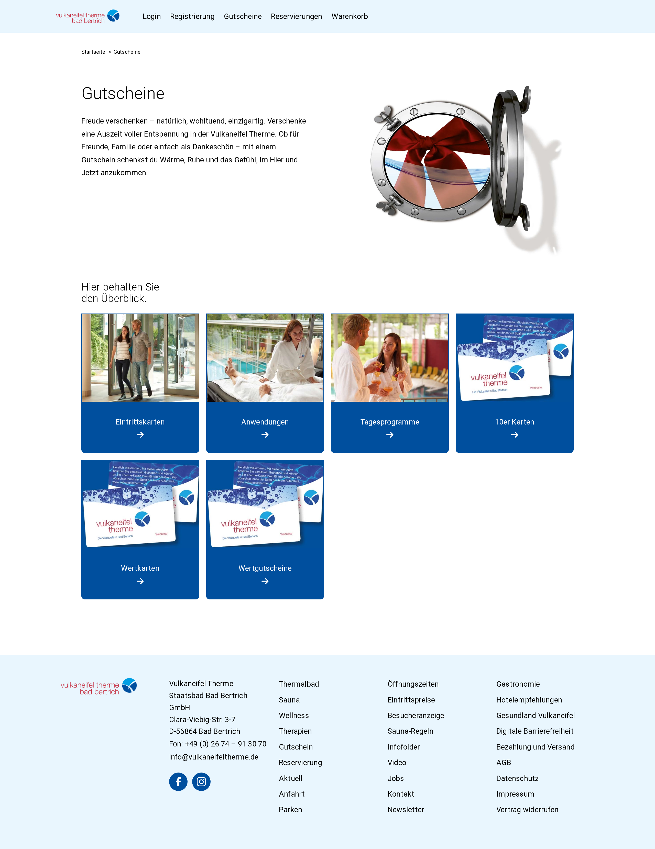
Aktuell (291, 778)
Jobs (396, 778)
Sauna (289, 700)
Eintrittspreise (411, 700)
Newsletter (406, 810)
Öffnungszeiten (413, 684)
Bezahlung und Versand (535, 747)
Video (397, 762)
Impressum (515, 794)
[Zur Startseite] (88, 16)
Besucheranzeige (416, 715)
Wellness (294, 715)
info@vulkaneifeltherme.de (214, 757)
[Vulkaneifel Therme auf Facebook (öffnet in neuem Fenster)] (178, 782)
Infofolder (404, 747)
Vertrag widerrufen (527, 810)
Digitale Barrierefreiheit (535, 731)
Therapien (295, 731)
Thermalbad (299, 684)
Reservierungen (296, 16)
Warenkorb (350, 16)
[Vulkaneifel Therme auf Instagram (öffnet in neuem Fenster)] (201, 782)
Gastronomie (518, 684)
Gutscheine (243, 16)
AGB (503, 762)
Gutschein (296, 747)
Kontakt (401, 794)
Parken (290, 810)
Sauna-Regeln (410, 731)
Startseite (93, 52)
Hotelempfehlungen (529, 700)
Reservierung (300, 762)
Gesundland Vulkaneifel (535, 715)
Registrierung (192, 16)
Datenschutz (517, 778)
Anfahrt (292, 794)
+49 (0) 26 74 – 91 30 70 (226, 744)
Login (152, 16)
